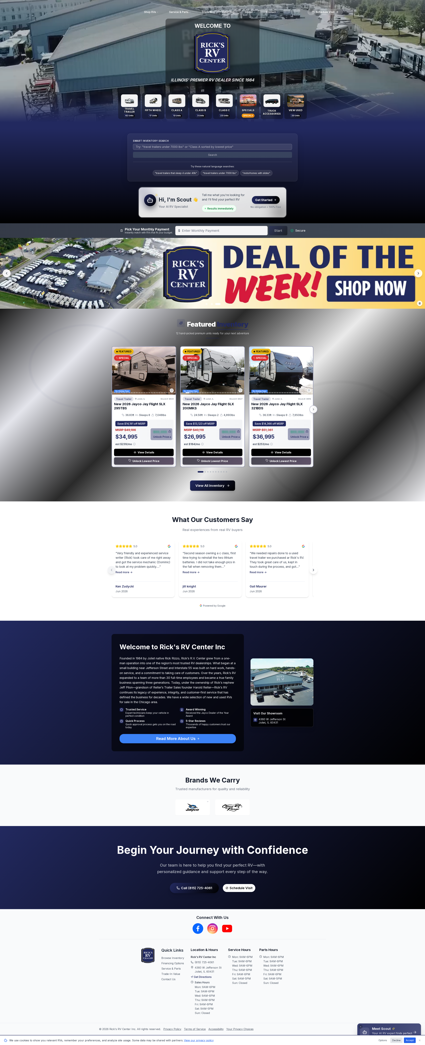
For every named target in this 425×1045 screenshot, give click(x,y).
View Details (146, 452)
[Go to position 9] (223, 471)
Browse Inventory (172, 958)
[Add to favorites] (172, 390)
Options (383, 1040)
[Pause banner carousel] (419, 303)
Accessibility (216, 1029)
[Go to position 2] (205, 471)
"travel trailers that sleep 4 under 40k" (176, 173)
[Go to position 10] (226, 471)
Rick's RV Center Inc (203, 957)
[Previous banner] (7, 273)
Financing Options (172, 963)
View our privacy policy (199, 1040)
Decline (396, 1040)
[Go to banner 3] (218, 304)
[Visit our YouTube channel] (227, 928)
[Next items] (313, 409)
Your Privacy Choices (240, 1029)
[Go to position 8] (221, 471)
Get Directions (203, 977)
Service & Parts (171, 968)
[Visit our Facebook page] (198, 928)
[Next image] (171, 371)
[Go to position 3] (208, 471)
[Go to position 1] (200, 472)
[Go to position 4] (210, 471)
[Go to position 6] (215, 471)
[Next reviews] (313, 570)
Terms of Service (195, 1029)
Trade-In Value (170, 974)
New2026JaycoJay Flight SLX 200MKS (208, 406)
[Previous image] (116, 371)
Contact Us (168, 979)
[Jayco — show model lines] (192, 807)
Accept (410, 1040)
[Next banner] (418, 273)
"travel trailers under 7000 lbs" (220, 173)
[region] (212, 570)
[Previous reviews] (112, 570)
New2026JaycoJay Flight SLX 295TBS (139, 406)
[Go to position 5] (213, 471)
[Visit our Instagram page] (212, 928)
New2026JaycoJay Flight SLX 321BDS (277, 406)
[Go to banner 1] (207, 304)
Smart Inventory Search (151, 140)
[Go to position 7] (218, 471)
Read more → (124, 572)
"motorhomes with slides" (256, 173)
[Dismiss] (361, 1027)
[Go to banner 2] (212, 304)
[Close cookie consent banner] (419, 1040)
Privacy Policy (172, 1029)
